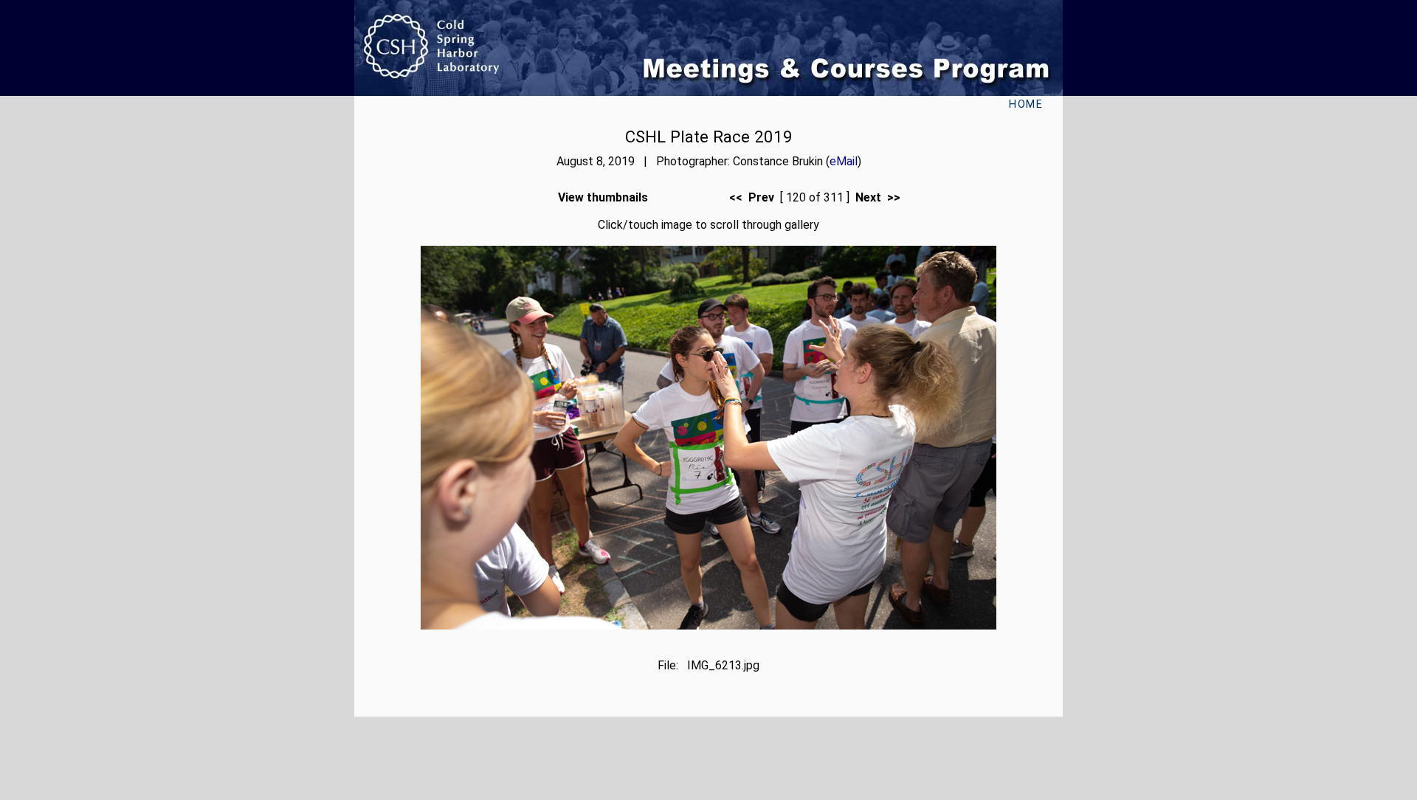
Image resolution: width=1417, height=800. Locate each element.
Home (1026, 104)
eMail (844, 161)
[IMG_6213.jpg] (708, 625)
